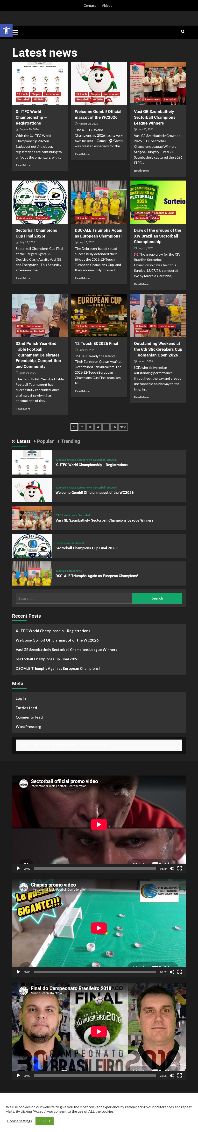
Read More (23, 165)
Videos (107, 5)
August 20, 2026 (29, 129)
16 (114, 427)
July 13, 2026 (27, 242)
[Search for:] (74, 598)
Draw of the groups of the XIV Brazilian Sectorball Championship (157, 236)
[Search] (183, 32)
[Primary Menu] (17, 32)
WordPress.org (28, 726)
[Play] (18, 868)
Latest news (52, 94)
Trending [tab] (70, 441)
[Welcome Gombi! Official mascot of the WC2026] (99, 83)
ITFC (138, 99)
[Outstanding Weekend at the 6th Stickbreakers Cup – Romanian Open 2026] (158, 315)
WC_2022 (81, 331)
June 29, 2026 (28, 373)
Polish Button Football (30, 331)
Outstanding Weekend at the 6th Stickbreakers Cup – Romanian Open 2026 (158, 349)
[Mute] (172, 868)
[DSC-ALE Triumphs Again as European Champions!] (99, 202)
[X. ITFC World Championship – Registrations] (40, 83)
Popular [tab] (45, 441)
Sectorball (23, 99)
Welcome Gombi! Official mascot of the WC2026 (95, 492)
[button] (6, 30)
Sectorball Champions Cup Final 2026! (87, 548)
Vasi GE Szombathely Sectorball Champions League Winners (155, 117)
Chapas (36, 94)
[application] (99, 824)
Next (123, 427)
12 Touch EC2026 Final (96, 343)
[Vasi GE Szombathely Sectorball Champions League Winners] (158, 83)
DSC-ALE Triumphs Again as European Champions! (97, 576)
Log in (21, 698)
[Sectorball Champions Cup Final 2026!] (40, 202)
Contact (90, 5)
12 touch (22, 94)
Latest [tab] (22, 441)
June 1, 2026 (145, 361)
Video (155, 218)
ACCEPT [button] (44, 1121)
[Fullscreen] (179, 868)
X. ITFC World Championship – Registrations (31, 117)
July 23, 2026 (145, 129)
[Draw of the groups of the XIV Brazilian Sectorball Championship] (158, 202)
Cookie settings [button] (19, 1121)
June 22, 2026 (87, 350)
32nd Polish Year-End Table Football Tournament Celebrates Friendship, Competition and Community (38, 355)
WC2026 (38, 99)
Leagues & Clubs (164, 213)
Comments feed (29, 717)
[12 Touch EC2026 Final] (99, 315)
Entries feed (26, 708)
